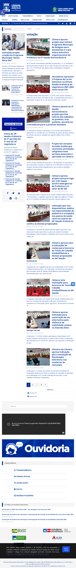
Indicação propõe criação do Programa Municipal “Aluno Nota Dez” (12, 56)
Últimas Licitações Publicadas (16, 505)
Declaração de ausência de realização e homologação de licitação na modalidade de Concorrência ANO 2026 (37, 514)
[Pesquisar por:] (38, 406)
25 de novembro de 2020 (35, 264)
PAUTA (19, 489)
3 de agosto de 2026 (10, 63)
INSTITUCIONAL (13, 16)
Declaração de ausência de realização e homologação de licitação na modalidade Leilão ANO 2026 (34, 519)
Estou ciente (66, 549)
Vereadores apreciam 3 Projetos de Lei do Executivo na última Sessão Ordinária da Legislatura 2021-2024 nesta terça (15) (63, 83)
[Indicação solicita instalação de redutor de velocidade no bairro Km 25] (6, 88)
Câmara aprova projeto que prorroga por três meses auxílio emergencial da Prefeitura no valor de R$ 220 (63, 182)
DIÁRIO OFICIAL (23, 476)
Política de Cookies (12, 554)
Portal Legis (50, 20)
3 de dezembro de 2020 (60, 159)
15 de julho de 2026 (18, 112)
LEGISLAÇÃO (22, 483)
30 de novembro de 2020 (35, 226)
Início (3, 16)
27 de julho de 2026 (8, 516)
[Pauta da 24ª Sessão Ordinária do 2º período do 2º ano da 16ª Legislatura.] (13, 129)
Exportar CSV (33, 393)
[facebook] (59, 23)
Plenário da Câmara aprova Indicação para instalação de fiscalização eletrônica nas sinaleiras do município (62, 357)
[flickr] (70, 23)
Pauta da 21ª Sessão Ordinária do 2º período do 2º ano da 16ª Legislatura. (13, 173)
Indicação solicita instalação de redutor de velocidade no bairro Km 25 (17, 89)
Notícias (7, 29)
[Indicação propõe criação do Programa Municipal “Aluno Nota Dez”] (13, 41)
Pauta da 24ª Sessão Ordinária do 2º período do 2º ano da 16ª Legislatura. (12, 138)
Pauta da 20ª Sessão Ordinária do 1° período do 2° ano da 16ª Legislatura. (13, 181)
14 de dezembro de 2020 (60, 92)
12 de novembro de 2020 (35, 333)
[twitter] (62, 23)
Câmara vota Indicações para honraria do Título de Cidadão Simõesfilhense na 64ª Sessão (63, 286)
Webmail (15, 20)
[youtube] (66, 23)
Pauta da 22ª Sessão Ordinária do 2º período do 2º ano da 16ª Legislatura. (13, 165)
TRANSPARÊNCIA (24, 470)
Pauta (39, 16)
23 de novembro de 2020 (60, 296)
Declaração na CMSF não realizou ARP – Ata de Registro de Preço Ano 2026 (26, 509)
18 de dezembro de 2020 (35, 60)
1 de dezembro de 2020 (60, 191)
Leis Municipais (63, 20)
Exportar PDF (33, 396)
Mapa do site (25, 20)
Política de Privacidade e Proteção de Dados (34, 554)
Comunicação (50, 16)
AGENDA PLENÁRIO (24, 496)
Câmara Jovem (37, 20)
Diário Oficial (63, 16)
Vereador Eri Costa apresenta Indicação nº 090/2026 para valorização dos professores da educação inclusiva (17, 105)
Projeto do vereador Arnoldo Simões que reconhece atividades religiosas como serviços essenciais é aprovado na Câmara (63, 150)
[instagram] (74, 23)
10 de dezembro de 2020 (35, 127)
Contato (5, 20)
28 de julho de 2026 (8, 511)
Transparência (27, 16)
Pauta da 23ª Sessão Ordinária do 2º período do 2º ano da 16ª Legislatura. (13, 158)
